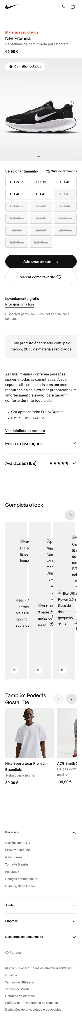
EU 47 (41, 230)
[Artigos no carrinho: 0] (73, 7)
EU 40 (65, 182)
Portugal (16, 952)
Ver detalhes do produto (25, 431)
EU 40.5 (17, 194)
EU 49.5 (41, 242)
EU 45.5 (65, 218)
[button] (12, 672)
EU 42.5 (17, 206)
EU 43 (41, 206)
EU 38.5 (17, 182)
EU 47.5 (65, 230)
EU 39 (41, 182)
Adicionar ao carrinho (41, 261)
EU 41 (41, 194)
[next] (70, 515)
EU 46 (17, 230)
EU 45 (41, 218)
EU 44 (65, 206)
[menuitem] (12, 975)
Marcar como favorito (37, 277)
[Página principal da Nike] (11, 6)
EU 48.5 (17, 242)
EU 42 (65, 194)
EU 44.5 (17, 218)
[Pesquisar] (64, 7)
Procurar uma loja (19, 304)
